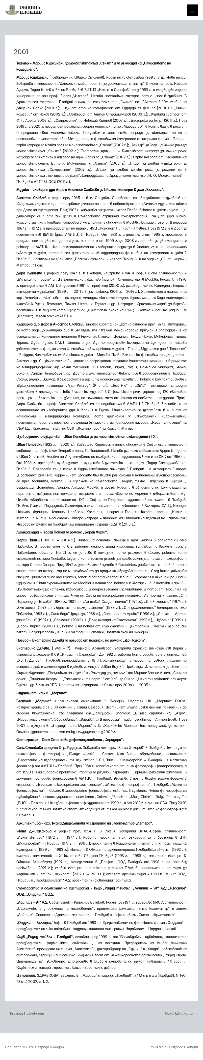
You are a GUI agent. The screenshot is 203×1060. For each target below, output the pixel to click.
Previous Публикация (24, 1012)
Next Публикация (181, 1012)
